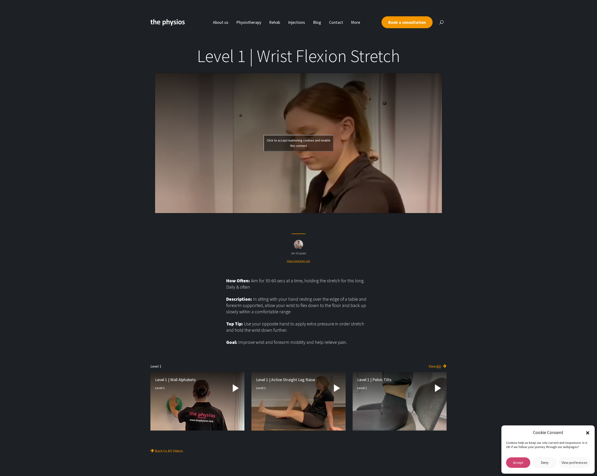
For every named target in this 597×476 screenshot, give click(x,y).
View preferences (574, 462)
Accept (518, 462)
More (355, 22)
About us (220, 22)
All (439, 366)
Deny (544, 462)
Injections (296, 22)
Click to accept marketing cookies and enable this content (298, 143)
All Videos (175, 450)
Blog (317, 22)
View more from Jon (298, 261)
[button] (587, 432)
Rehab (274, 22)
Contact (336, 22)
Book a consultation (407, 22)
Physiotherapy (248, 22)
